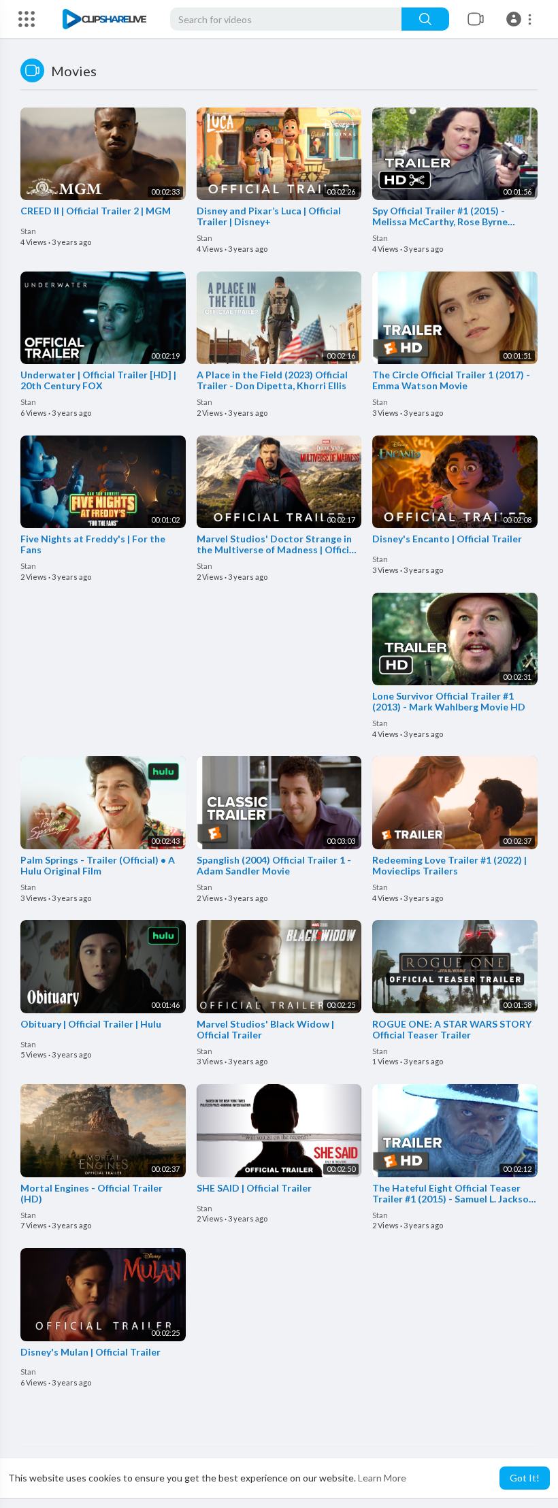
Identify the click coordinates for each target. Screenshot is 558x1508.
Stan (28, 231)
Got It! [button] (525, 1478)
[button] (521, 19)
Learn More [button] (382, 1478)
